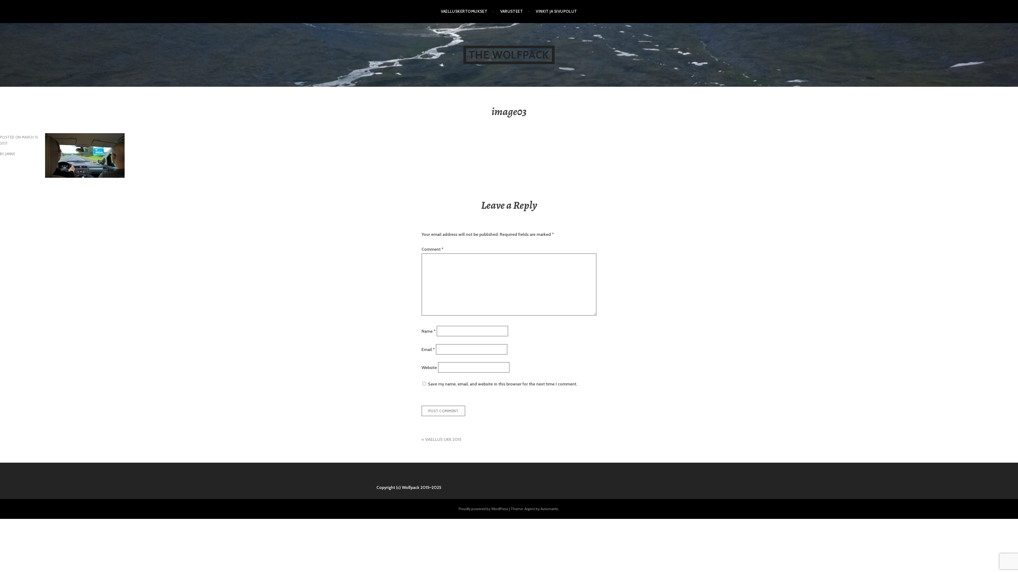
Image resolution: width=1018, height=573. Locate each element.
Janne (10, 154)
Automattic (550, 508)
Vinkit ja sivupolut (556, 11)
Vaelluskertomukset (464, 11)
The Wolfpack (509, 54)
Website (429, 367)
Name (429, 331)
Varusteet (511, 11)
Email (428, 349)
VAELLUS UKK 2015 (443, 439)
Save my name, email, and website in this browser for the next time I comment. (502, 384)
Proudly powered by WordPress (483, 508)
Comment (433, 249)
